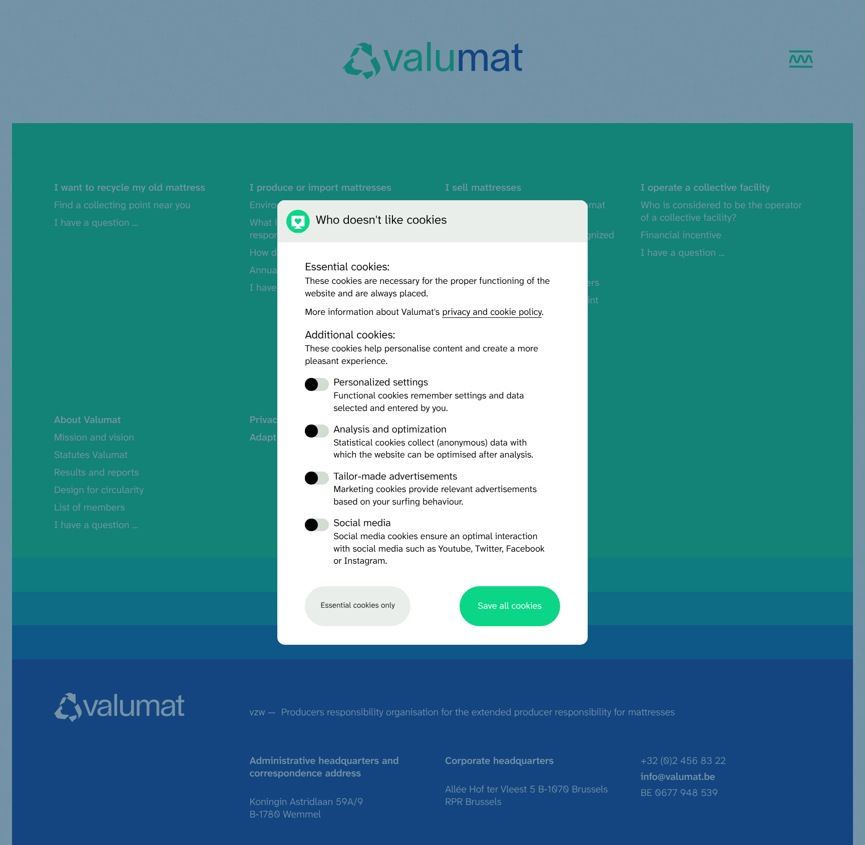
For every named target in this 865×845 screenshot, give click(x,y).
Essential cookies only (357, 606)
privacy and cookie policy (492, 312)
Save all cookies (510, 606)
